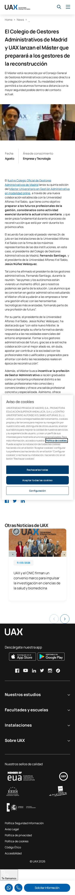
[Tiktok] (58, 671)
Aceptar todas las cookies (37, 480)
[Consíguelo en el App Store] (22, 657)
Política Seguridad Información (24, 823)
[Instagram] (50, 671)
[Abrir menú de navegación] (68, 7)
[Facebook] (7, 501)
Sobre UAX (15, 740)
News (20, 20)
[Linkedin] (23, 501)
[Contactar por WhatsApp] (9, 888)
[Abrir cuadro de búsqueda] (59, 7)
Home (8, 20)
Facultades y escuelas (26, 709)
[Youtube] (25, 670)
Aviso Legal (12, 829)
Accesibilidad (13, 853)
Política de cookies (16, 841)
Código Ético (13, 847)
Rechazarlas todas (37, 469)
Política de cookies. (56, 440)
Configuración (37, 490)
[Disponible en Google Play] (51, 657)
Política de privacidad (18, 835)
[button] (64, 619)
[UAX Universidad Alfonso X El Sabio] (17, 7)
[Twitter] (15, 501)
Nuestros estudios (23, 694)
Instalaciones (18, 725)
